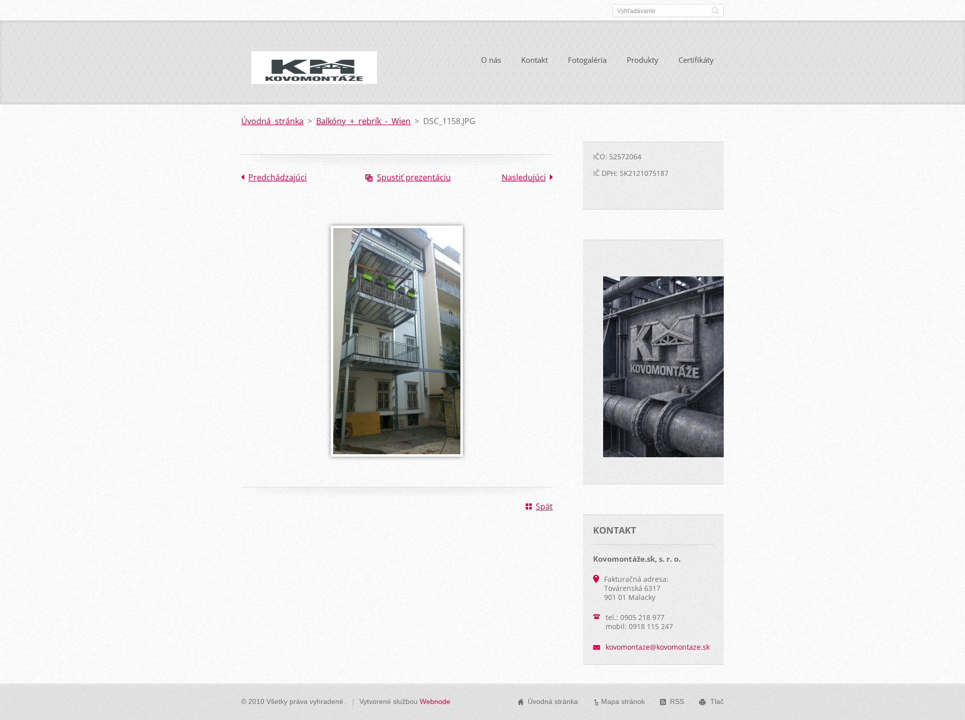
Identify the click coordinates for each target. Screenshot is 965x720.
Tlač (717, 701)
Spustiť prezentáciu (414, 177)
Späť (544, 506)
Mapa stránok (623, 701)
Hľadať (715, 10)
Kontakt (534, 60)
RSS (677, 701)
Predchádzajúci (277, 177)
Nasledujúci (524, 177)
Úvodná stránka (272, 121)
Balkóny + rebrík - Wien (363, 121)
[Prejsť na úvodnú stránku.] (314, 75)
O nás (491, 60)
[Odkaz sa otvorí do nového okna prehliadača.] (397, 463)
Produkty (642, 60)
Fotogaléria (587, 60)
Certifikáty (696, 60)
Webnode (435, 701)
